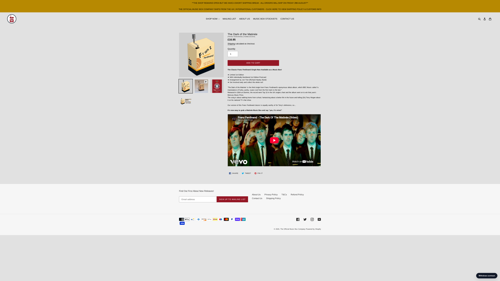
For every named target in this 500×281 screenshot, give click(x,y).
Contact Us (257, 198)
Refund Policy (297, 194)
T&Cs (284, 194)
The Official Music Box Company (292, 229)
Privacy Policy (271, 194)
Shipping (231, 44)
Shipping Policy (273, 198)
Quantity (231, 49)
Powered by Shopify (313, 229)
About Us (256, 194)
